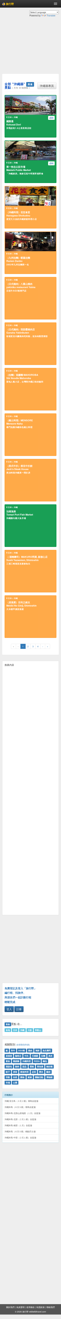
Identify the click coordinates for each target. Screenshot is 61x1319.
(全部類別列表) (23, 1044)
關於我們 (10, 1307)
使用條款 (30, 1307)
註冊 (19, 1009)
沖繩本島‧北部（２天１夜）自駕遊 (20, 1119)
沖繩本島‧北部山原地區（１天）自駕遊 (22, 1113)
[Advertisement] (30, 47)
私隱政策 (40, 1307)
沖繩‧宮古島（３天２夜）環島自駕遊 (21, 1100)
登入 (9, 1009)
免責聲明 (20, 1307)
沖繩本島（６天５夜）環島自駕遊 (20, 1107)
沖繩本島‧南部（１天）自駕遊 (18, 1125)
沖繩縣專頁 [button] (47, 86)
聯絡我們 (50, 1307)
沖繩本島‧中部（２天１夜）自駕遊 (20, 1137)
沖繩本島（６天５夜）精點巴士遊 (20, 1131)
